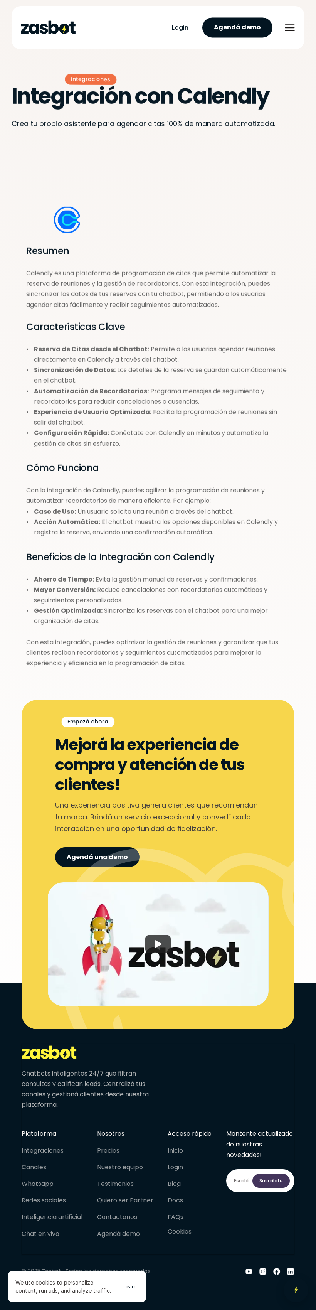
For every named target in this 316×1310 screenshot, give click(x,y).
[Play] (158, 944)
